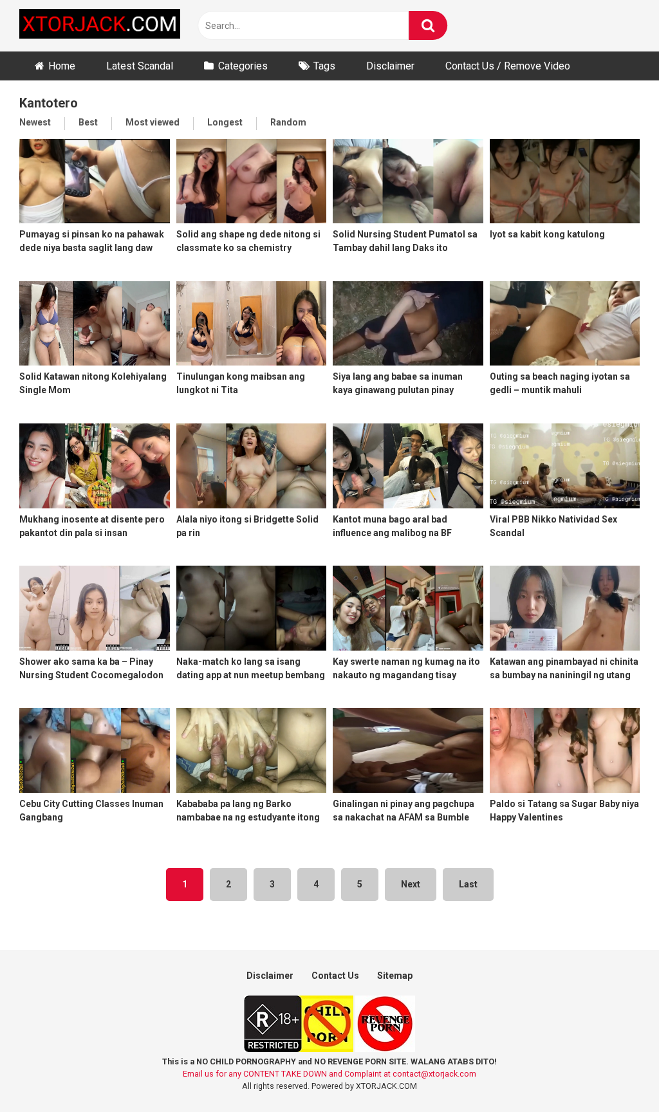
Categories (243, 66)
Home (61, 66)
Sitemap (395, 975)
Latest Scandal (139, 66)
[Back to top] (616, 1073)
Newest (35, 122)
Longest (225, 122)
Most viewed (152, 122)
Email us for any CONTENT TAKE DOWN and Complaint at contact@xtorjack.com (329, 1074)
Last (468, 884)
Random (288, 122)
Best (88, 122)
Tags (324, 66)
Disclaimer (390, 66)
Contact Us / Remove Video (507, 66)
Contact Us (335, 975)
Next (410, 884)
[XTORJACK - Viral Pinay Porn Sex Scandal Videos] (99, 26)
